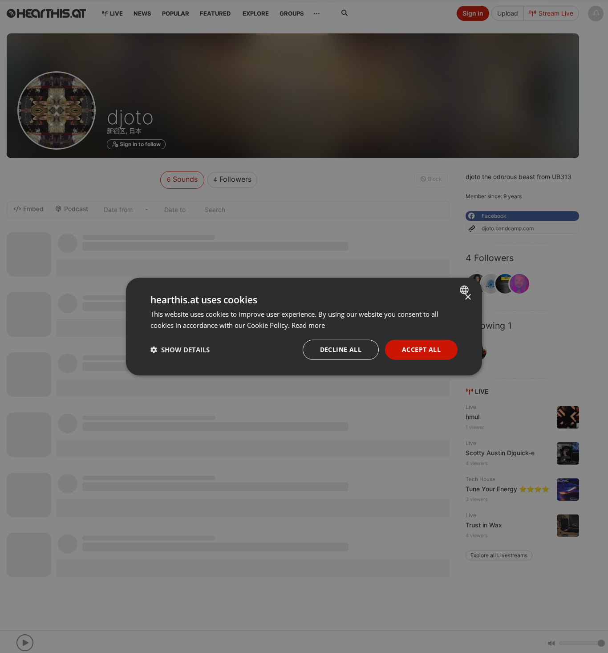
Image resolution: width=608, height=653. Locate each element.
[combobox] (465, 290)
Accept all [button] (421, 349)
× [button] (467, 297)
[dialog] (304, 326)
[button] (180, 350)
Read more (308, 325)
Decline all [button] (340, 349)
